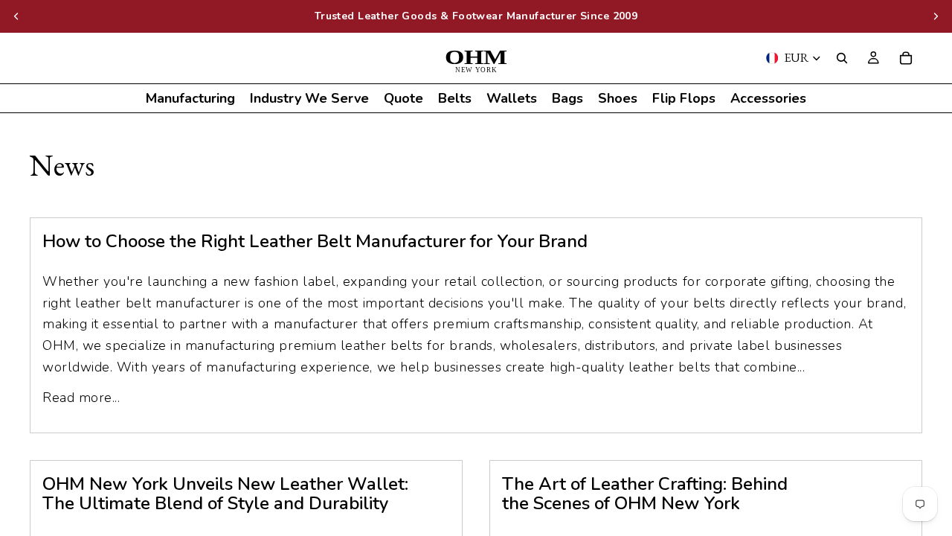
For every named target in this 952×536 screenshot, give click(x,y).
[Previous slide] (16, 16)
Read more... (81, 397)
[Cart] (906, 58)
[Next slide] (935, 16)
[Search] (842, 58)
